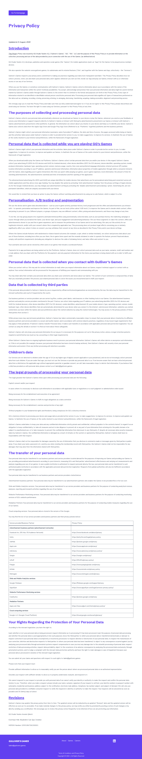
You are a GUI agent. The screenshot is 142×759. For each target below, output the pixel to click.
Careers (77, 741)
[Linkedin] (114, 740)
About (64, 741)
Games (70, 741)
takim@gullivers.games (17, 745)
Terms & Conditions (64, 753)
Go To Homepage (18, 13)
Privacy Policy (79, 753)
